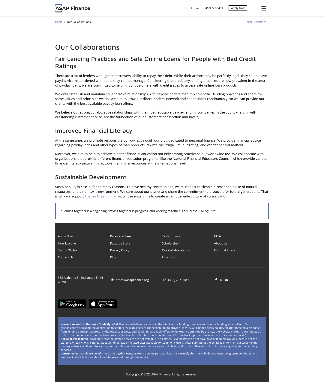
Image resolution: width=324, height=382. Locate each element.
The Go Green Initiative (103, 196)
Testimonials (171, 236)
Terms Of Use (67, 250)
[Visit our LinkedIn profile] (226, 280)
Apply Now (238, 8)
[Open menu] (262, 8)
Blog (113, 257)
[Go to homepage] (73, 8)
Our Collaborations (175, 250)
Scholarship (170, 243)
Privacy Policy (119, 250)
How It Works (67, 243)
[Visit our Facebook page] (216, 280)
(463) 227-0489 (214, 8)
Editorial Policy (224, 250)
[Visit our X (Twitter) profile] (221, 280)
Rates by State (120, 243)
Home (58, 22)
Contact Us (66, 257)
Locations (169, 257)
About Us (220, 243)
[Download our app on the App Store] (103, 304)
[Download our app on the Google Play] (72, 304)
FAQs (217, 236)
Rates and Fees (120, 236)
